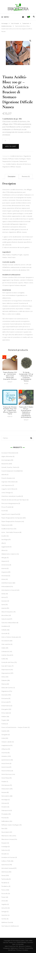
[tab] (11, 176)
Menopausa (5, 785)
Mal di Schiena (6, 771)
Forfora (3, 724)
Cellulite (4, 630)
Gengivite (4, 734)
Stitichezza (4, 872)
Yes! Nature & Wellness (9, 926)
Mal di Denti (5, 763)
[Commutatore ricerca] (34, 16)
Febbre (3, 716)
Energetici (4, 709)
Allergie (3, 557)
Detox (3, 677)
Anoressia (4, 575)
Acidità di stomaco (16, 156)
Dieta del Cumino (7, 687)
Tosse (3, 897)
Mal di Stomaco (6, 774)
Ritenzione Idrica (7, 836)
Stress (3, 875)
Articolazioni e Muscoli (8, 590)
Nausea (4, 159)
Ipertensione (5, 760)
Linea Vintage (6, 492)
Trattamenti (23, 161)
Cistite (3, 648)
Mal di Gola (5, 767)
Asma (3, 604)
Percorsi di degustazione (9, 503)
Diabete (4, 680)
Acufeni (3, 536)
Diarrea (3, 684)
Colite (3, 659)
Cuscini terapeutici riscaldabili (11, 471)
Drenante (4, 695)
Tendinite (4, 883)
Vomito (3, 919)
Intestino (4, 756)
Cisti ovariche (5, 644)
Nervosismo (5, 796)
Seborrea (4, 850)
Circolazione (5, 641)
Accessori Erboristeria (8, 453)
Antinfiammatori (6, 583)
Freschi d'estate (6, 478)
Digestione (27, 156)
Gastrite (4, 731)
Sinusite (4, 854)
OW (17, 946)
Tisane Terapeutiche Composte (11, 518)
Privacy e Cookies (22, 950)
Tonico (3, 890)
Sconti (3, 510)
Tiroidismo (4, 886)
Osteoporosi (5, 810)
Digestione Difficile (8, 167)
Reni (3, 828)
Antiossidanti (5, 586)
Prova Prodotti (6, 507)
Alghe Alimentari (6, 456)
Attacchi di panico (7, 612)
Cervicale (4, 633)
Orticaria (4, 803)
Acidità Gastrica (11, 164)
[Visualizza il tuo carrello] (28, 17)
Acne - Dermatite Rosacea (10, 532)
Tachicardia (5, 879)
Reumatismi (5, 832)
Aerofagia (4, 539)
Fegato (3, 720)
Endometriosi (6, 706)
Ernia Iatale (5, 713)
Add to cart (10, 146)
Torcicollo (4, 893)
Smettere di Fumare (8, 857)
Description (11, 176)
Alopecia (4, 561)
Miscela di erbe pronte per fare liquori (13, 500)
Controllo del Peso (7, 662)
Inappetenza (5, 745)
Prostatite (4, 814)
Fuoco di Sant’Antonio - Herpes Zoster (14, 727)
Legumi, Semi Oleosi (8, 489)
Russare (4, 843)
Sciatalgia (4, 846)
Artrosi (3, 597)
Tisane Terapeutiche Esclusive (11, 521)
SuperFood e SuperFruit (9, 514)
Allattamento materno (8, 554)
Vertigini (4, 911)
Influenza (4, 749)
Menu (6, 17)
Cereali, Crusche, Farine (9, 467)
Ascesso (4, 601)
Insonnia (4, 752)
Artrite (3, 594)
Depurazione (5, 673)
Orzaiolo (4, 807)
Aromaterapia (6, 460)
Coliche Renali (6, 655)
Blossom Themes (18, 948)
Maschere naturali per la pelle (11, 496)
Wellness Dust (6, 922)
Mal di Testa (5, 778)
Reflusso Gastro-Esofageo (17, 159)
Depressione (5, 669)
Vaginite (4, 904)
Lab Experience (6, 485)
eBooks (4, 474)
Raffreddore (5, 821)
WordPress (11, 950)
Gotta (3, 738)
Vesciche (4, 915)
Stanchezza (5, 864)
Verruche (4, 908)
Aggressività (5, 547)
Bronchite (4, 615)
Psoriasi (4, 818)
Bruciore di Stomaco (24, 164)
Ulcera (3, 901)
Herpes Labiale (6, 742)
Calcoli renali (5, 619)
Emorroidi (4, 702)
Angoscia (4, 572)
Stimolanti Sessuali (7, 868)
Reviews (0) (26, 176)
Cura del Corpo (6, 666)
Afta (2, 543)
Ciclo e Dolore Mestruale (9, 637)
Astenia (3, 608)
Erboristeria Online (18, 940)
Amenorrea (5, 565)
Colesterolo (5, 651)
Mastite (3, 781)
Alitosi (3, 550)
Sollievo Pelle (5, 861)
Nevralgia (4, 799)
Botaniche (4, 464)
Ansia (3, 579)
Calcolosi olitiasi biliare (8, 622)
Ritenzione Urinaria (7, 839)
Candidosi (4, 626)
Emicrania (4, 698)
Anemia (4, 568)
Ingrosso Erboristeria (8, 482)
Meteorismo (5, 789)
